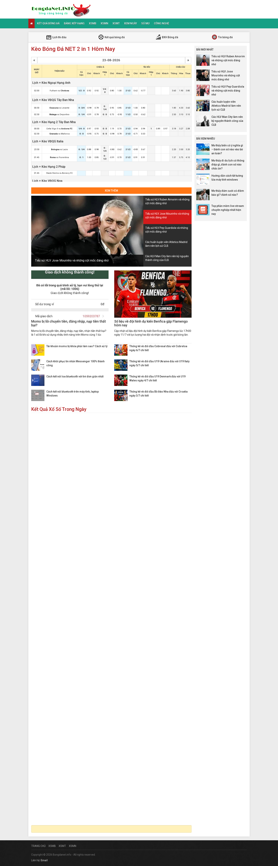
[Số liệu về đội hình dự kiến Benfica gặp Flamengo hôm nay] (153, 294)
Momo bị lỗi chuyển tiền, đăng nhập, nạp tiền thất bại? (68, 323)
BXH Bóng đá (169, 37)
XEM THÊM (111, 190)
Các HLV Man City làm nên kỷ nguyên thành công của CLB (227, 120)
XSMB (92, 23)
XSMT (116, 23)
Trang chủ (38, 845)
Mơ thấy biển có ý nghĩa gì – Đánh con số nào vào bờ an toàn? (227, 149)
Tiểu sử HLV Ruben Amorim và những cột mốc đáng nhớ (228, 60)
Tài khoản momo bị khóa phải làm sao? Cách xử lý (76, 346)
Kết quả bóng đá (48, 23)
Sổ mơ (145, 23)
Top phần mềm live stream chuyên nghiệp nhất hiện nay (227, 209)
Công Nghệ (161, 23)
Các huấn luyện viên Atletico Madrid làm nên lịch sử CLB (226, 105)
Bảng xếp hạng (74, 23)
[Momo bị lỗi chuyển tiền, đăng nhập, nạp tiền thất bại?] (70, 294)
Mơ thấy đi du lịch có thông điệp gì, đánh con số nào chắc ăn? (227, 164)
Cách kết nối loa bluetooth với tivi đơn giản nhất (74, 376)
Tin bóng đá (225, 37)
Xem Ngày (130, 23)
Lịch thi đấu (59, 37)
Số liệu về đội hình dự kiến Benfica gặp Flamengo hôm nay (151, 323)
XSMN (104, 23)
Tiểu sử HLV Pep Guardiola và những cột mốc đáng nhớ (227, 90)
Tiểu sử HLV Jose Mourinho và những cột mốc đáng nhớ (72, 260)
